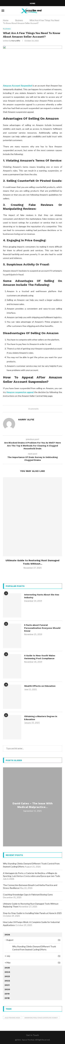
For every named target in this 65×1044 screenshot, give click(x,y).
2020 (7, 989)
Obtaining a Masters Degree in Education (40, 718)
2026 (7, 934)
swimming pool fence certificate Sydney (41, 1018)
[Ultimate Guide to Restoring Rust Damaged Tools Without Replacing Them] (32, 516)
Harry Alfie (15, 41)
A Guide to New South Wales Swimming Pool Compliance (39, 657)
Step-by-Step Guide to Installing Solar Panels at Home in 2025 (32, 913)
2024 (7, 972)
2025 (7, 967)
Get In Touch (32, 1035)
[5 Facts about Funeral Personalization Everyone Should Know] (12, 636)
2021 (7, 985)
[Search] (61, 10)
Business (19, 20)
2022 (7, 980)
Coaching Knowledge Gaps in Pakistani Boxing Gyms (28, 894)
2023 (7, 976)
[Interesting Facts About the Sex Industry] (12, 605)
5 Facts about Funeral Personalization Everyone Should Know (42, 628)
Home (32, 3)
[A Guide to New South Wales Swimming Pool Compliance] (12, 666)
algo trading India (12, 1018)
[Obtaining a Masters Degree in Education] (12, 727)
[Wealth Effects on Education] (12, 697)
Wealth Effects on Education (39, 686)
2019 (7, 994)
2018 (7, 998)
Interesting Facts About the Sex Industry (41, 596)
